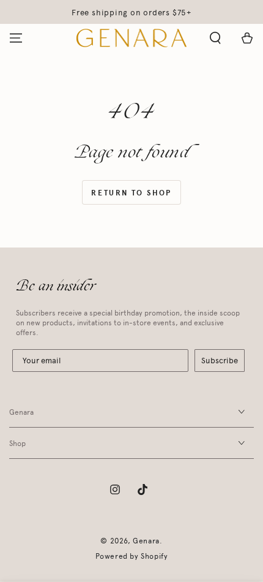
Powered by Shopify (131, 556)
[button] (215, 38)
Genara (146, 541)
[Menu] (16, 38)
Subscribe (219, 360)
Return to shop (131, 193)
